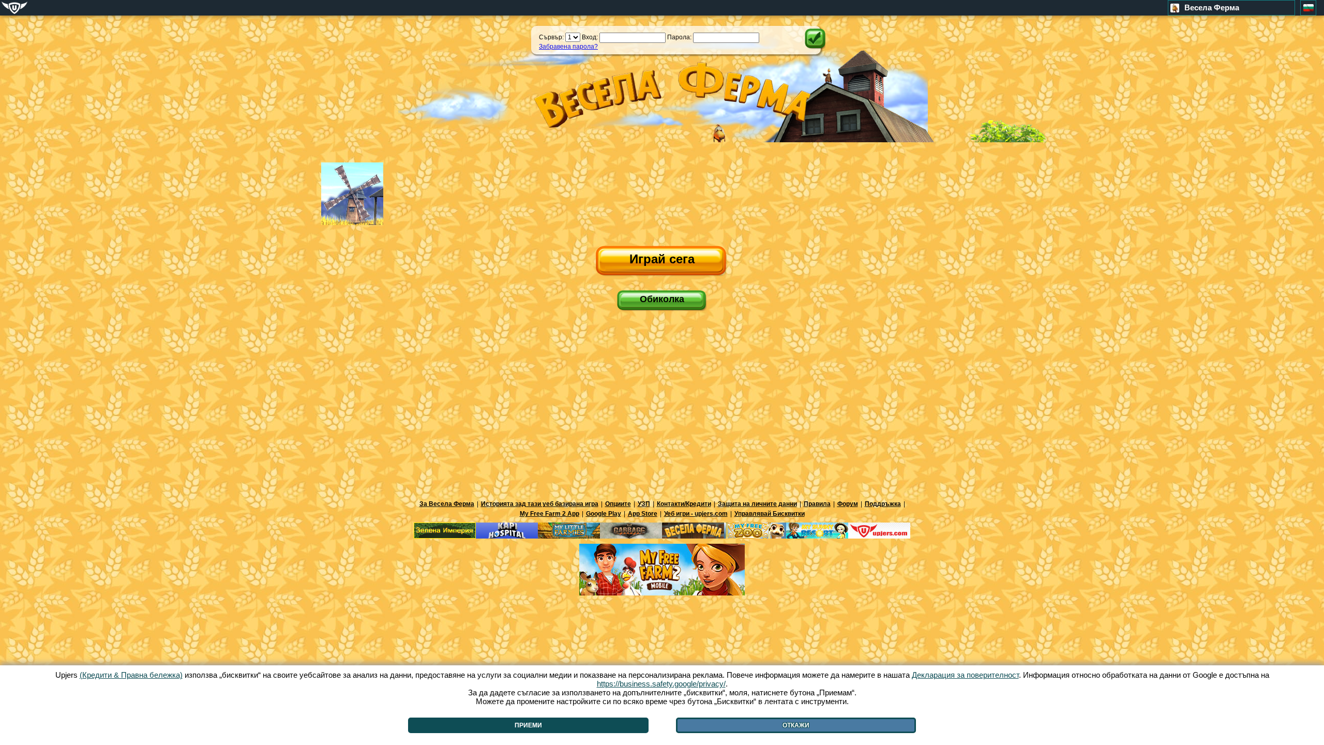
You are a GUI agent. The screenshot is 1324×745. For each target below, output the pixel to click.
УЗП (644, 504)
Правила (817, 504)
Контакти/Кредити (684, 504)
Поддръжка (883, 504)
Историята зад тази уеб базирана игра (539, 504)
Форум (847, 504)
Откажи (796, 725)
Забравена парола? (568, 46)
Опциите (618, 504)
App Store (642, 513)
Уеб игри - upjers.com (696, 513)
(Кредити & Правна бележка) (131, 675)
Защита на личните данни (757, 504)
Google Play (603, 513)
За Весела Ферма (446, 504)
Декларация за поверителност (965, 675)
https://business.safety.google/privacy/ (661, 683)
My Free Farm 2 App (549, 513)
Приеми (528, 725)
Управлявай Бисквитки (769, 513)
